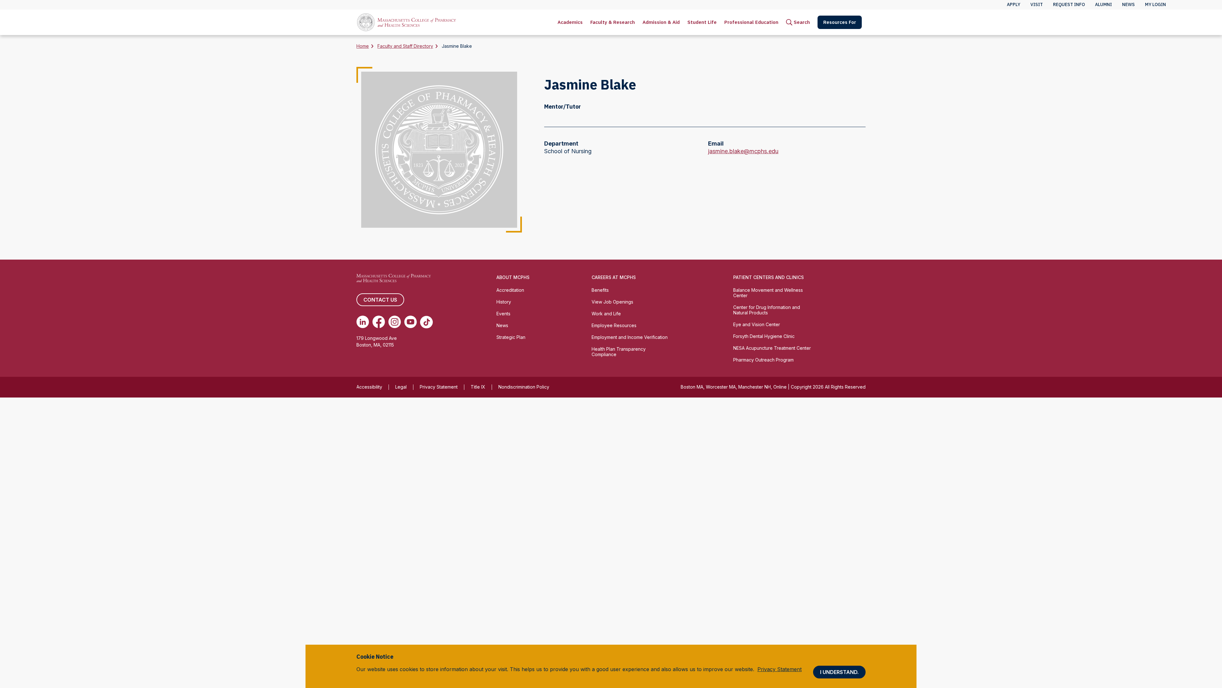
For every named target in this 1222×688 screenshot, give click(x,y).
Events (503, 313)
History (503, 302)
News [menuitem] (1128, 4)
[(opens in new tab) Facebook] (378, 322)
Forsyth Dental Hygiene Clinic (764, 336)
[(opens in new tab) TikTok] (426, 322)
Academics (570, 22)
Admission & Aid (661, 22)
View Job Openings (612, 302)
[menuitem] (570, 22)
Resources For (839, 22)
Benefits (600, 290)
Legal (401, 387)
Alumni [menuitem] (1103, 4)
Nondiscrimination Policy (523, 387)
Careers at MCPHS (614, 277)
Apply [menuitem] (1013, 4)
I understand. (839, 672)
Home (362, 46)
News (502, 325)
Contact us (380, 300)
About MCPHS (513, 277)
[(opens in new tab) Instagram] (394, 322)
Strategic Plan (510, 337)
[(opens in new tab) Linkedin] (362, 322)
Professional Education (751, 22)
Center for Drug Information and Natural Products (766, 310)
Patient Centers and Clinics (768, 277)
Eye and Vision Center (756, 324)
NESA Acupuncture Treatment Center (772, 348)
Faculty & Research (612, 22)
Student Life (702, 22)
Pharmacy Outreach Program (763, 359)
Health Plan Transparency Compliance (619, 351)
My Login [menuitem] (1155, 4)
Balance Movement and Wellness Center (768, 292)
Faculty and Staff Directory (405, 46)
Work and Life (606, 313)
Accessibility (369, 387)
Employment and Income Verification (630, 337)
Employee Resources (614, 325)
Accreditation (510, 290)
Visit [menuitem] (1036, 4)
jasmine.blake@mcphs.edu (743, 151)
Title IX (478, 387)
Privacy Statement (439, 387)
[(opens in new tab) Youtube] (410, 322)
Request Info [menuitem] (1069, 4)
